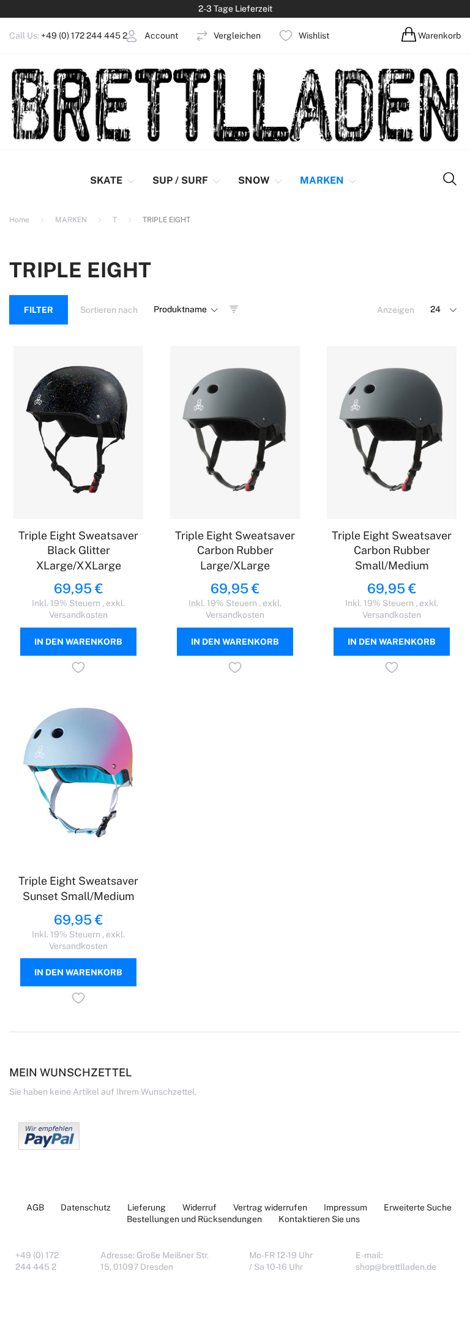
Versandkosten (78, 615)
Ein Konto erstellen (117, 66)
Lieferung (146, 1207)
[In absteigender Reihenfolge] (233, 310)
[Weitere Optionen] (49, 1147)
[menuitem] (113, 180)
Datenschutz (86, 1207)
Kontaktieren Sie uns (319, 1219)
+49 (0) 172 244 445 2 (84, 35)
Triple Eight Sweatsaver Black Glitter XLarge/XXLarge (78, 550)
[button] (78, 669)
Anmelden (100, 54)
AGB (35, 1207)
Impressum (345, 1207)
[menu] (217, 180)
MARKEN (72, 220)
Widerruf (199, 1207)
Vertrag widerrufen (270, 1207)
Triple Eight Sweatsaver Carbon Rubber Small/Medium (392, 550)
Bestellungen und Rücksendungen (194, 1219)
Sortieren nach (109, 310)
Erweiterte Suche (418, 1207)
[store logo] (235, 104)
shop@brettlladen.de (396, 1267)
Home (20, 220)
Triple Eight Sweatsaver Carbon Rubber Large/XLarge (235, 550)
